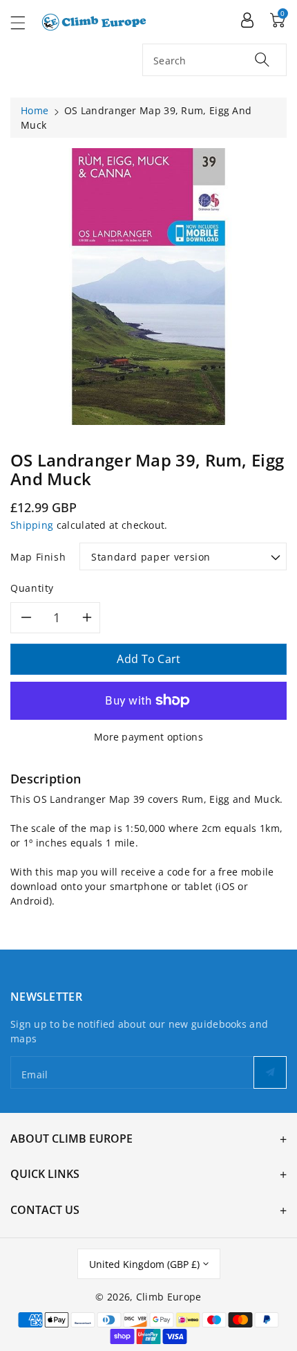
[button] (24, 22)
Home (34, 110)
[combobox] (214, 59)
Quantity (32, 588)
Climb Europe (169, 1296)
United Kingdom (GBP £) (144, 1264)
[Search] (262, 59)
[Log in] (247, 19)
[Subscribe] (270, 1072)
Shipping (31, 525)
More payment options (148, 736)
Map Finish (38, 556)
